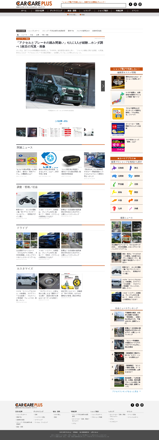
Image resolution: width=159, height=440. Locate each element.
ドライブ (22, 227)
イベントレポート (133, 417)
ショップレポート (33, 31)
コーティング (39, 420)
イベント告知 (132, 414)
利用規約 (75, 432)
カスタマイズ (25, 268)
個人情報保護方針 (84, 432)
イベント (135, 10)
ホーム (23, 10)
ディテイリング (56, 10)
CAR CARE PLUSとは (65, 432)
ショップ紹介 (103, 10)
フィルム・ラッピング (41, 422)
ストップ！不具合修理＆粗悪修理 (53, 31)
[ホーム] (17, 35)
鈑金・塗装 (72, 10)
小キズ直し (73, 14)
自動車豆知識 (96, 31)
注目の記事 (39, 10)
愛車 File (71, 31)
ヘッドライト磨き (40, 417)
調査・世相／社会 (27, 187)
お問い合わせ (94, 432)
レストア (87, 10)
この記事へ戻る (61, 122)
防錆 (83, 14)
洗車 (36, 414)
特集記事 (119, 10)
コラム (74, 423)
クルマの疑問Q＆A (83, 31)
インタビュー (114, 421)
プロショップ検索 (97, 417)
